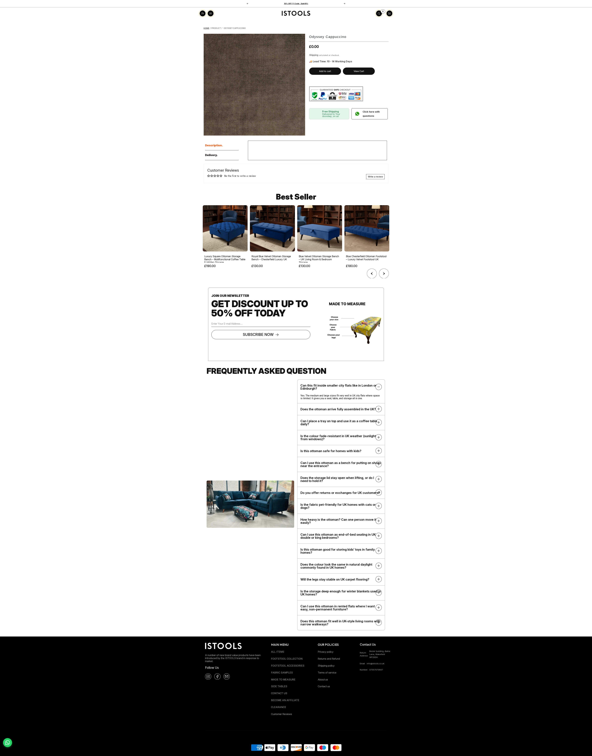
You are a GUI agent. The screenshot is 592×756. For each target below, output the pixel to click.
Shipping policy (326, 665)
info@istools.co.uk (375, 663)
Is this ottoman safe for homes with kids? (330, 451)
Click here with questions (371, 113)
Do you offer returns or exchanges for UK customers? (340, 493)
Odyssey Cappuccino (235, 28)
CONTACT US (279, 693)
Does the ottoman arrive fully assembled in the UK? (338, 409)
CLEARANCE (278, 707)
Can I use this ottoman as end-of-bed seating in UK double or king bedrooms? (338, 536)
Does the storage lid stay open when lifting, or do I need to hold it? (337, 479)
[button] (344, 3)
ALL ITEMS (277, 651)
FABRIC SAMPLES (282, 672)
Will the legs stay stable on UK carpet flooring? (334, 579)
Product (216, 28)
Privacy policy (325, 651)
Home (206, 28)
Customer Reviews (281, 714)
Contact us (324, 686)
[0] (379, 16)
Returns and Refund (329, 658)
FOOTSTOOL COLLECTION (286, 658)
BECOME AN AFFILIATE (285, 700)
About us (323, 679)
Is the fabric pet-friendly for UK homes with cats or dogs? (338, 506)
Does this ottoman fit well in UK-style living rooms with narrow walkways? (340, 622)
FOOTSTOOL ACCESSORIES (287, 665)
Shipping (313, 55)
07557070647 (376, 669)
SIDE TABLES (279, 686)
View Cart (359, 71)
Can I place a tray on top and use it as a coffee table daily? (338, 422)
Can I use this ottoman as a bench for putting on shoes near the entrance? (340, 464)
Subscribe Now (258, 334)
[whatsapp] (7, 742)
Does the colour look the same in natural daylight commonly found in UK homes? (336, 566)
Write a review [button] (375, 176)
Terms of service (327, 672)
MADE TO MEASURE (283, 679)
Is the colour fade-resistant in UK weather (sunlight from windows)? (338, 437)
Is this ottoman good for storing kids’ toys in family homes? (337, 551)
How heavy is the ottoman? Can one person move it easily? (338, 521)
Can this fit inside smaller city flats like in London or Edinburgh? (338, 387)
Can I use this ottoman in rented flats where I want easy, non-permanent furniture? (337, 607)
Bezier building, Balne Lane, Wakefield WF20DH (379, 654)
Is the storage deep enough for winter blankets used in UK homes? (340, 592)
